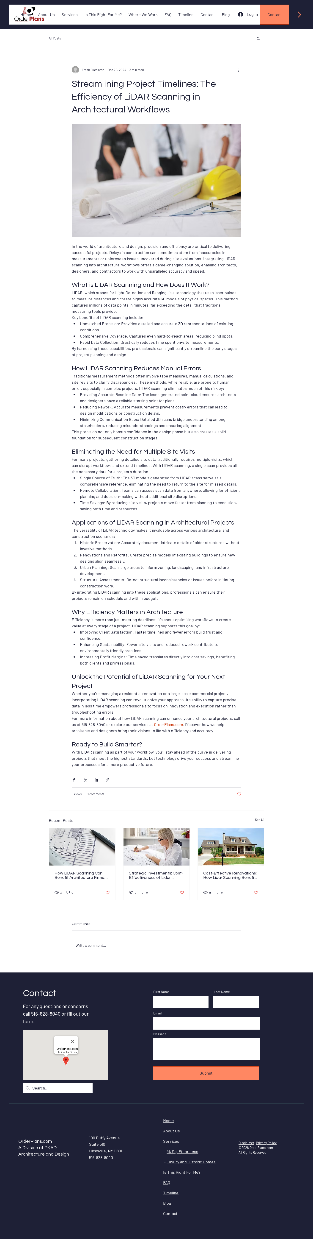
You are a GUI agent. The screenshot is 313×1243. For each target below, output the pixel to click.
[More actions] (238, 70)
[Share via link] (107, 780)
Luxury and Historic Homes (191, 1161)
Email (157, 1013)
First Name (161, 992)
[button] (258, 38)
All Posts (55, 38)
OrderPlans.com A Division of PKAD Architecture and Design (43, 1147)
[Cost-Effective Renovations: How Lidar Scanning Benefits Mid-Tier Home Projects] (231, 847)
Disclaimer (246, 1143)
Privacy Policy (266, 1143)
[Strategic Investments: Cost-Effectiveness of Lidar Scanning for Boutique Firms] (157, 847)
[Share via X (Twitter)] (85, 780)
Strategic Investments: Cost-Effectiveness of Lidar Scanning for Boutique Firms (156, 875)
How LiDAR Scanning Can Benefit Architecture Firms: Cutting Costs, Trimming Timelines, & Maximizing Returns (80, 875)
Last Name (222, 992)
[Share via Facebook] (74, 780)
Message (159, 1034)
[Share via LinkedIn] (96, 780)
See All (259, 820)
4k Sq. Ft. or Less (182, 1151)
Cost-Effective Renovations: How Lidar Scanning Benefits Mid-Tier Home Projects (230, 875)
